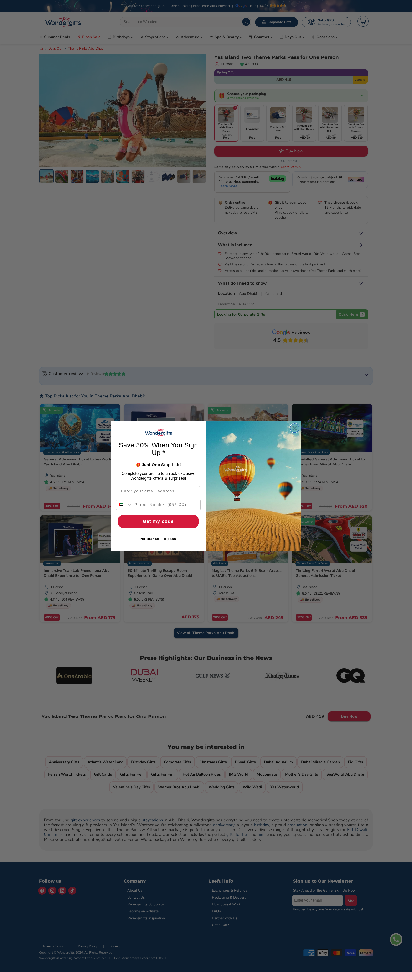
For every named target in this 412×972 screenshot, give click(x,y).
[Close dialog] (294, 428)
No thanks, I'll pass (158, 539)
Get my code (158, 521)
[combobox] (124, 505)
